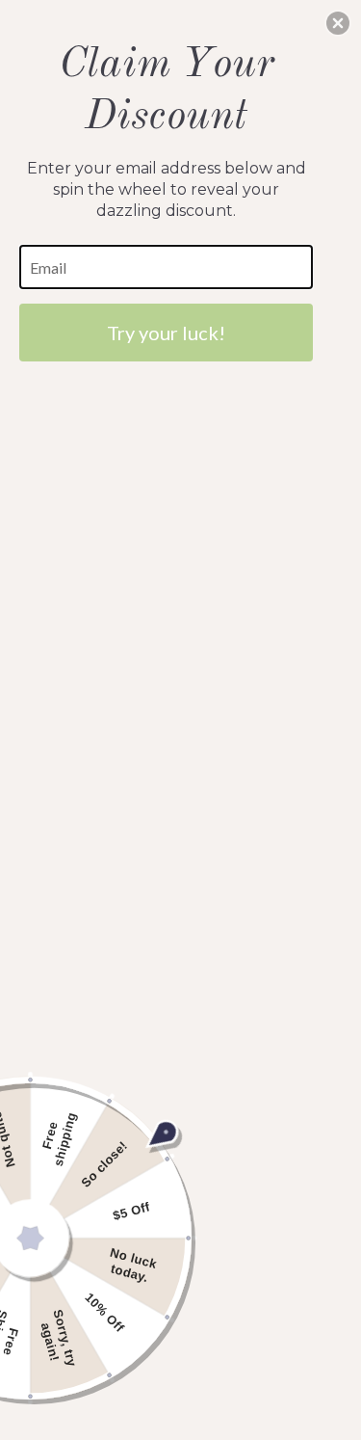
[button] (337, 23)
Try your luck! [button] (166, 332)
